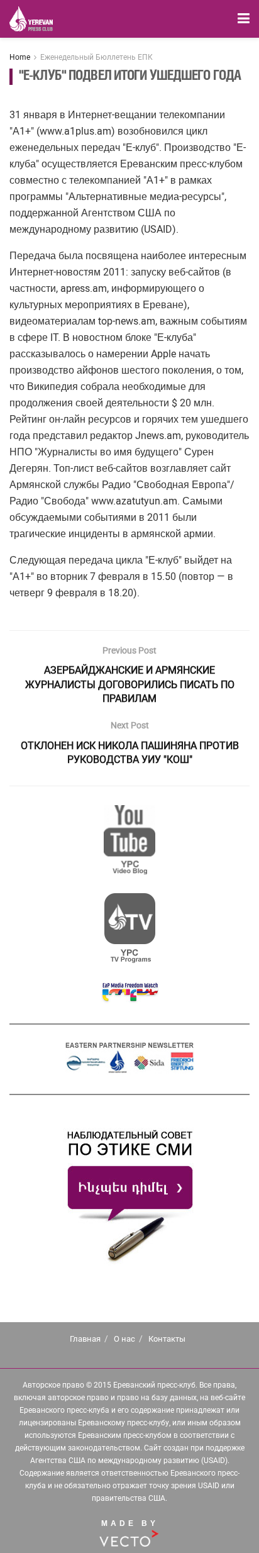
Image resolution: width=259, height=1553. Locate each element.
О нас (124, 1339)
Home (19, 57)
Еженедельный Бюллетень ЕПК (96, 57)
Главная (85, 1339)
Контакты (166, 1339)
